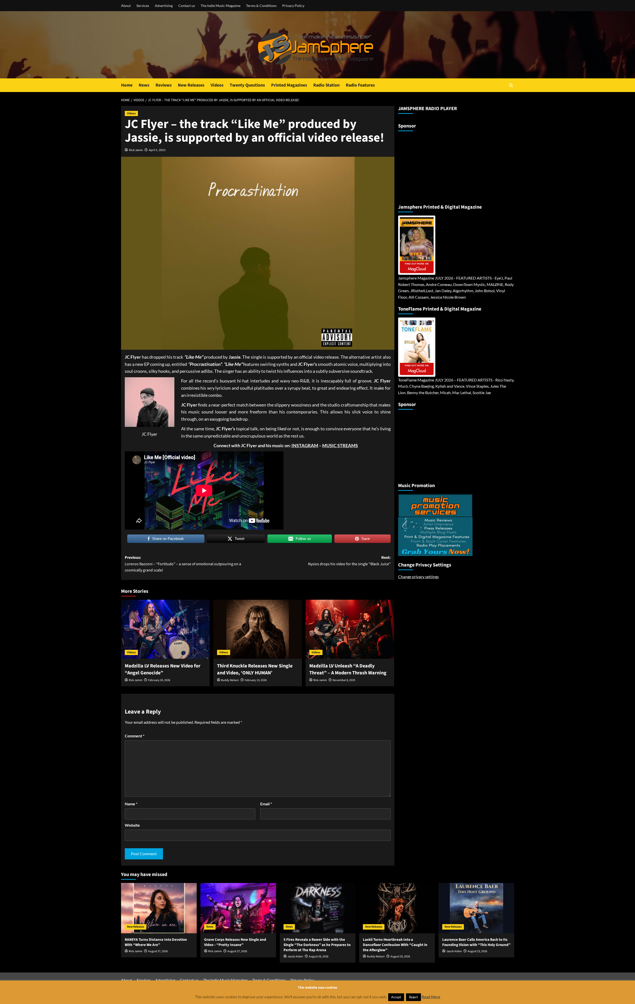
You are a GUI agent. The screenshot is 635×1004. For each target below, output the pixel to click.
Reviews (164, 85)
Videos (217, 85)
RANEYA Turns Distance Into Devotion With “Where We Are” (156, 942)
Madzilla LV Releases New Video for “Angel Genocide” (162, 669)
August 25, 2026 (400, 956)
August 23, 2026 (477, 951)
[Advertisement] (429, 165)
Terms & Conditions (261, 5)
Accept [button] (396, 997)
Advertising (164, 5)
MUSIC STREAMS (340, 445)
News (144, 85)
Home (126, 85)
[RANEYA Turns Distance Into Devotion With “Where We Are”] (159, 908)
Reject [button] (413, 997)
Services (142, 5)
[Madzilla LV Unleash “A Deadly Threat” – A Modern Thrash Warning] (350, 629)
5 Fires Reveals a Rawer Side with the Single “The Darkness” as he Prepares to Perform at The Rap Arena (317, 945)
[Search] (511, 85)
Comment (134, 735)
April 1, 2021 (157, 150)
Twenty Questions (247, 85)
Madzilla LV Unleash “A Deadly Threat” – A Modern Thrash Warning (347, 669)
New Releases (191, 85)
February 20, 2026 (159, 680)
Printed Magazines (289, 85)
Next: (349, 561)
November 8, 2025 (344, 680)
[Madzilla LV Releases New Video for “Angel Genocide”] (165, 629)
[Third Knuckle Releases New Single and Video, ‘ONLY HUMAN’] (257, 629)
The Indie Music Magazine (220, 5)
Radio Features (360, 85)
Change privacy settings (418, 576)
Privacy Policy (293, 5)
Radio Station (326, 85)
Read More (431, 997)
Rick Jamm (136, 150)
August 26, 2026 (318, 956)
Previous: (183, 564)
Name (131, 803)
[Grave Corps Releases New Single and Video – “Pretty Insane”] (238, 908)
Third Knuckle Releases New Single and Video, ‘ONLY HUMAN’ (254, 669)
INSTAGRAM (304, 445)
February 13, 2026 (256, 680)
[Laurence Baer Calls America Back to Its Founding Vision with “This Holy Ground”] (476, 908)
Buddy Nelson (230, 680)
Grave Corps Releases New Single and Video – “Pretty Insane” (235, 942)
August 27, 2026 (158, 951)
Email (266, 803)
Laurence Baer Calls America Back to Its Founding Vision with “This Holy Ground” (476, 942)
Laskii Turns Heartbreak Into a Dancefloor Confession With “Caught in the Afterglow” (395, 945)
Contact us (186, 5)
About (126, 5)
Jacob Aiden (295, 956)
